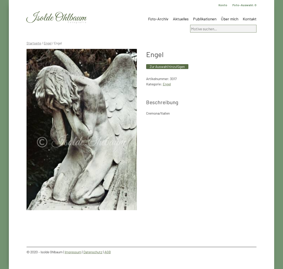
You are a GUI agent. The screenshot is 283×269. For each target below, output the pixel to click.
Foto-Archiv (158, 19)
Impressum (73, 252)
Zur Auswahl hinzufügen (167, 66)
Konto (222, 5)
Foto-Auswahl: (244, 5)
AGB (107, 252)
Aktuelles (181, 19)
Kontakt (249, 19)
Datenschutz (92, 252)
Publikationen (204, 19)
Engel (48, 43)
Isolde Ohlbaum (56, 18)
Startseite (34, 43)
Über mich (229, 19)
